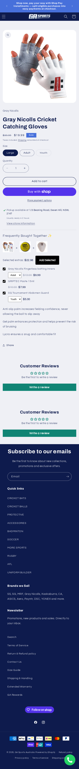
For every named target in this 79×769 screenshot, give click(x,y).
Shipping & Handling (19, 678)
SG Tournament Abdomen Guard (28, 293)
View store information (21, 223)
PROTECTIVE (15, 514)
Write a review (39, 387)
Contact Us (14, 662)
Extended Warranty (19, 686)
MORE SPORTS (17, 547)
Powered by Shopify (45, 752)
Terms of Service (17, 645)
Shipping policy (60, 758)
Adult (27, 153)
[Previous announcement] (7, 6)
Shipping (22, 140)
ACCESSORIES (16, 523)
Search (12, 637)
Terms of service (40, 758)
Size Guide (14, 670)
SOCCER (13, 539)
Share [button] (10, 345)
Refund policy (65, 752)
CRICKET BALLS (17, 506)
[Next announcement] (72, 6)
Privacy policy (22, 758)
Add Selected (47, 260)
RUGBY (12, 556)
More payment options (39, 200)
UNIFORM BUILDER (19, 572)
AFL (9, 564)
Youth (45, 153)
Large (10, 153)
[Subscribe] (67, 476)
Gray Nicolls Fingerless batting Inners (31, 269)
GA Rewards (15, 695)
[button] (66, 17)
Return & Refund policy (21, 653)
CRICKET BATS (16, 498)
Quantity (7, 161)
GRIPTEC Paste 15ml (21, 281)
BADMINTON (15, 531)
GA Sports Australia (25, 752)
